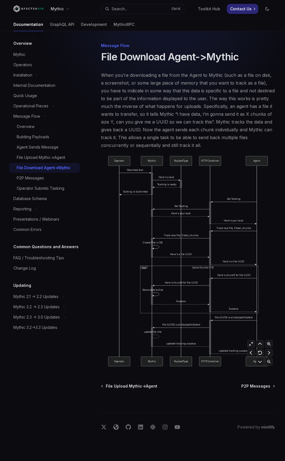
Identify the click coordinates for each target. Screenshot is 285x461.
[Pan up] (260, 344)
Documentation (28, 24)
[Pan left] (251, 353)
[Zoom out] (269, 362)
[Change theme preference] (267, 8)
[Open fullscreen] (251, 344)
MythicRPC (124, 24)
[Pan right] (269, 353)
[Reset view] (260, 353)
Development (94, 24)
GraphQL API (62, 24)
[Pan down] (260, 362)
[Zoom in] (269, 344)
